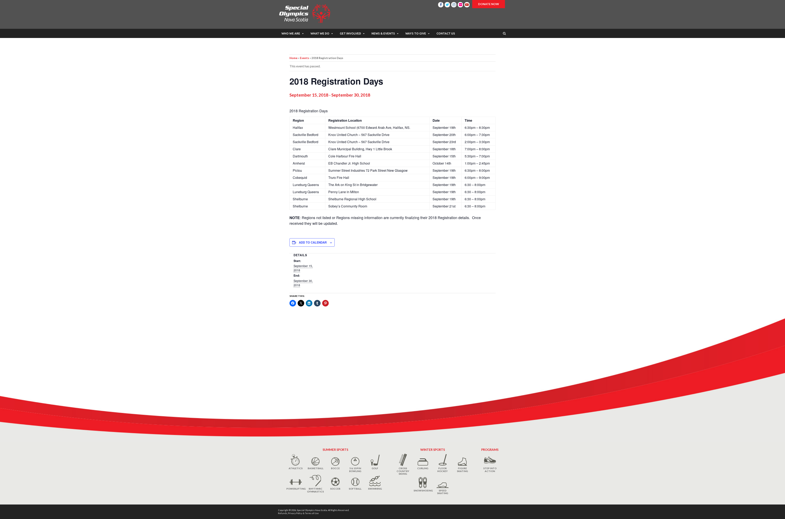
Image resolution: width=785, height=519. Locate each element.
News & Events (383, 33)
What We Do (320, 33)
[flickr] (460, 4)
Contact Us (445, 33)
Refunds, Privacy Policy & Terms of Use (298, 513)
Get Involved (350, 33)
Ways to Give (415, 33)
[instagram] (453, 4)
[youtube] (467, 4)
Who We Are (290, 33)
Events (304, 58)
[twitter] (447, 4)
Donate (488, 4)
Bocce (335, 468)
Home (293, 58)
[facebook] (440, 4)
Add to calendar (313, 242)
